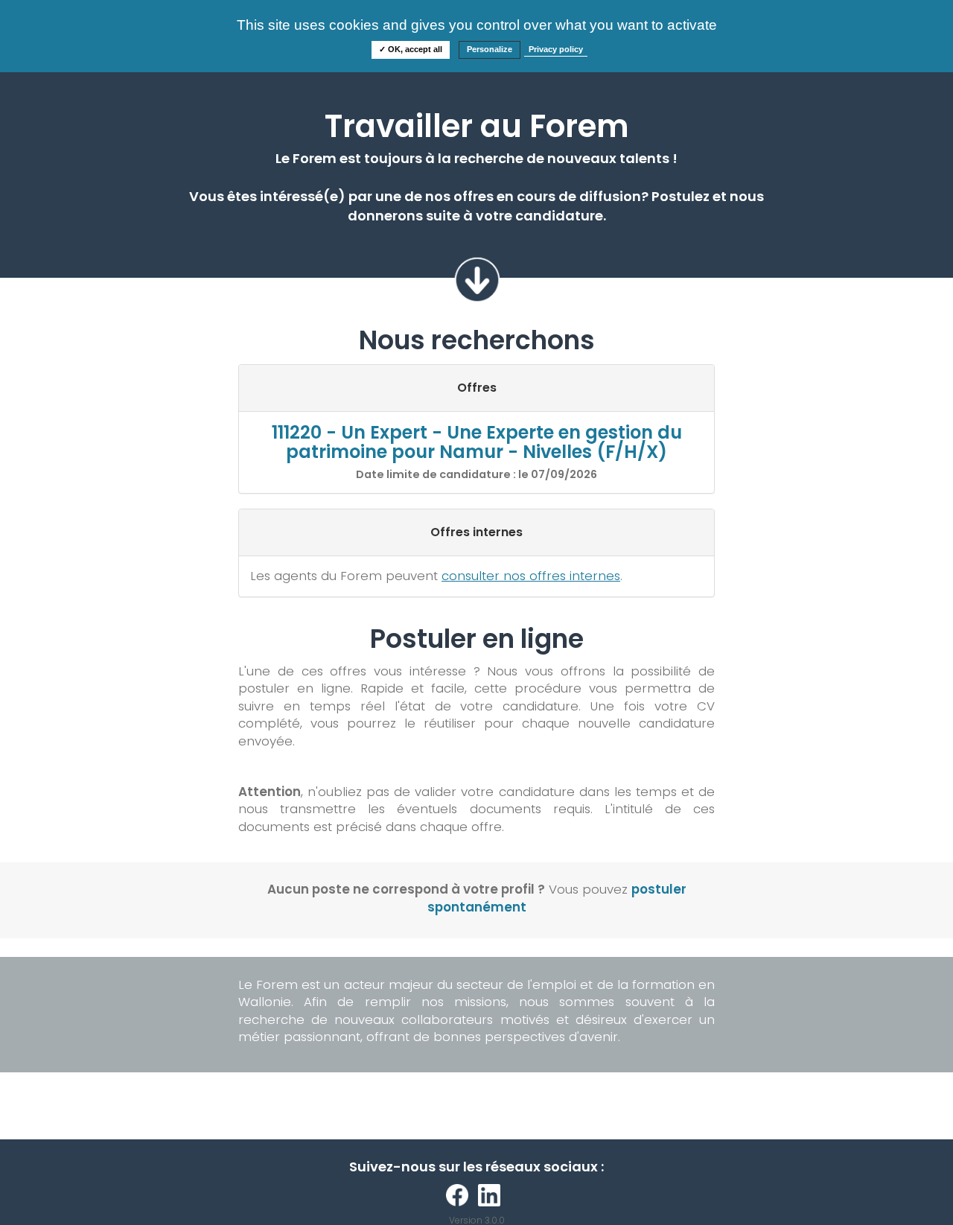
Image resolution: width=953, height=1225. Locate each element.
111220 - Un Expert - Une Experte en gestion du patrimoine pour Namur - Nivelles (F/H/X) (477, 442)
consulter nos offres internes (531, 576)
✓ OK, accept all (410, 49)
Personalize (489, 49)
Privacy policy (556, 49)
